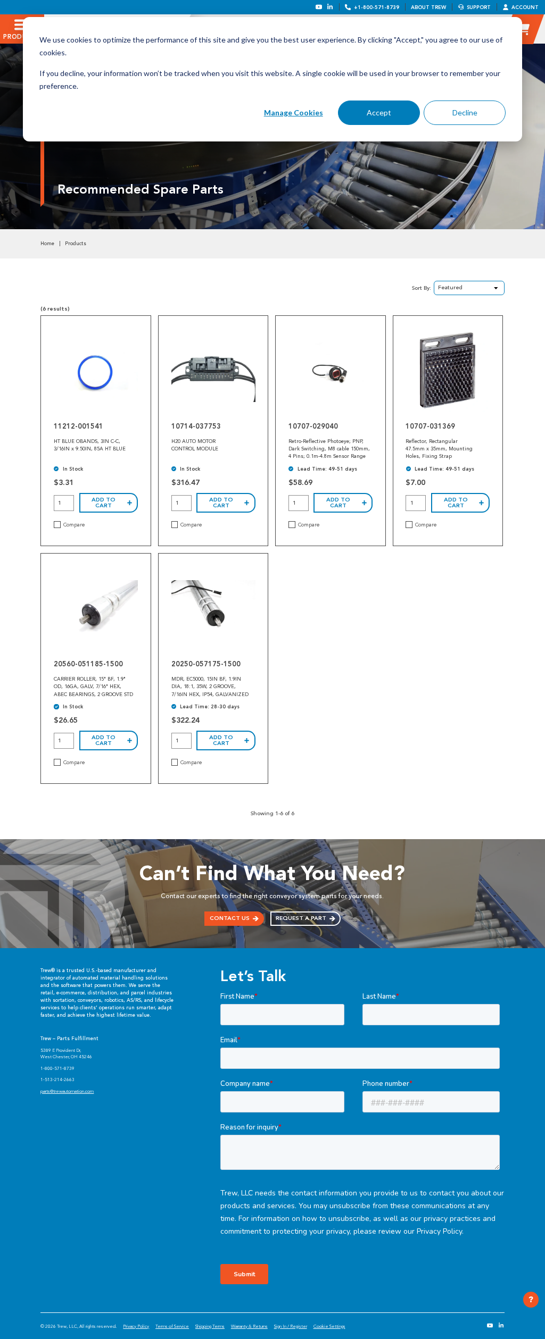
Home (47, 243)
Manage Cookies (293, 112)
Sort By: (421, 287)
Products (75, 243)
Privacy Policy (136, 1326)
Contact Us (230, 918)
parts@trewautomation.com (67, 1091)
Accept (379, 112)
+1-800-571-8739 (376, 7)
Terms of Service (172, 1326)
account (525, 7)
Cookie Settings (329, 1326)
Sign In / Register (290, 1326)
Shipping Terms (210, 1326)
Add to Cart (103, 502)
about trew (428, 7)
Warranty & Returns (249, 1326)
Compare (74, 525)
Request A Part (301, 918)
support (479, 7)
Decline (464, 112)
